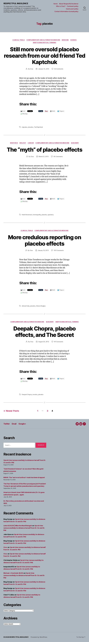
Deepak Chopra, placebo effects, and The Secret (44, 331)
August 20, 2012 (43, 342)
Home (55, 4)
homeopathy (37, 215)
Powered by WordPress (39, 637)
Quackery (75, 143)
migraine (24, 127)
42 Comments (58, 69)
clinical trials (25, 306)
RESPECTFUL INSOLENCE (15, 3)
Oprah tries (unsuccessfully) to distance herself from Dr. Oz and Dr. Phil (24, 528)
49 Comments (58, 342)
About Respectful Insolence (68, 4)
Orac (31, 69)
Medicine (65, 40)
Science (73, 40)
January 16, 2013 (43, 250)
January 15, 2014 (43, 69)
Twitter (6, 424)
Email (14, 424)
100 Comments (59, 250)
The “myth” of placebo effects (44, 149)
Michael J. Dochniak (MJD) (13, 573)
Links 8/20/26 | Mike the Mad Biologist (17, 526)
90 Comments (58, 156)
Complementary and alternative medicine (43, 40)
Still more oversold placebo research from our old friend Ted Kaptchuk (44, 55)
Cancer (31, 143)
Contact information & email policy (66, 11)
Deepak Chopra (27, 394)
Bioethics (14, 143)
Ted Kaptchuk (38, 127)
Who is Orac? (60, 6)
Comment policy (72, 6)
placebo (30, 127)
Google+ (22, 424)
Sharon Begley (41, 306)
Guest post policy (72, 9)
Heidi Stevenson (27, 215)
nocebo (35, 394)
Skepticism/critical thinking (44, 42)
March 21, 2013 (43, 156)
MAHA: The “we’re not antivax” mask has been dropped (24, 477)
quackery (51, 215)
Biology (23, 143)
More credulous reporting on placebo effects (44, 240)
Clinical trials (18, 40)
